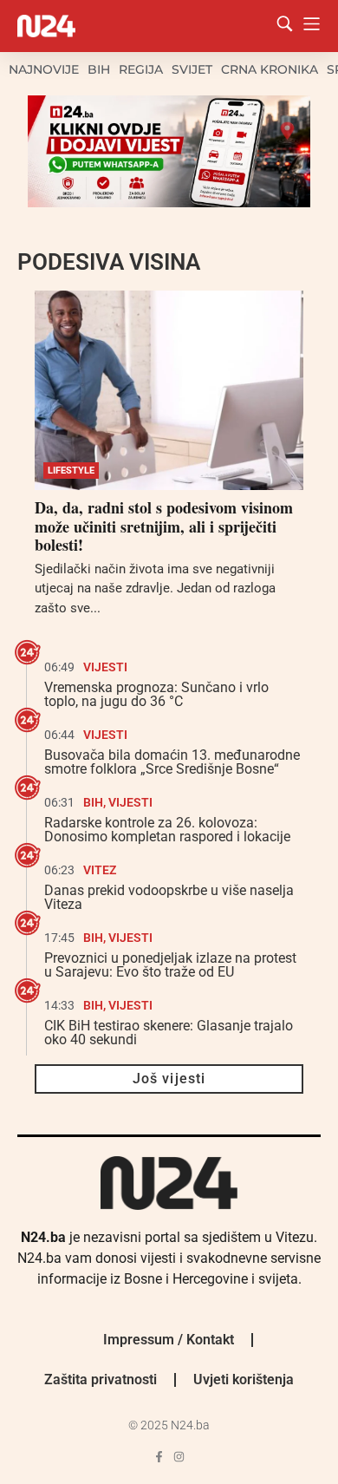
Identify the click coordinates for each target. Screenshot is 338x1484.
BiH (99, 69)
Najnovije (44, 69)
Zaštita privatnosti (100, 1379)
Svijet (192, 69)
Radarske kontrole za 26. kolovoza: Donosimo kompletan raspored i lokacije (167, 829)
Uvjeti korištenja (243, 1379)
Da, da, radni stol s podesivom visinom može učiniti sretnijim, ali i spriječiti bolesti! (164, 526)
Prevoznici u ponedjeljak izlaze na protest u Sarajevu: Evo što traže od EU (170, 965)
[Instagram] (179, 1456)
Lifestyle (71, 470)
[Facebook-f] (159, 1456)
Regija (141, 69)
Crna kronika (269, 69)
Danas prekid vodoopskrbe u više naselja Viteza (169, 897)
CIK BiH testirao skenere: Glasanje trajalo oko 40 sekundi (168, 1032)
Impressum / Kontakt (168, 1339)
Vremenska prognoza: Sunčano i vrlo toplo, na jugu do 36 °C (156, 694)
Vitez (99, 870)
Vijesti (105, 667)
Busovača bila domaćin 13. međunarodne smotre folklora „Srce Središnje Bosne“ (172, 762)
